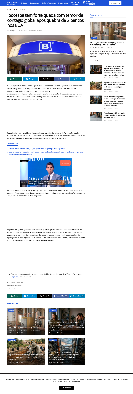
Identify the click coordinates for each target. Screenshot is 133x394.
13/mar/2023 (23, 30)
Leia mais (96, 60)
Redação (12, 30)
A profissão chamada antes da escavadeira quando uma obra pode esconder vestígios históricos (26, 357)
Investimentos (63, 3)
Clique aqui (15, 277)
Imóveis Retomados (49, 3)
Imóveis (11, 310)
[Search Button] (119, 3)
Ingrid (95, 47)
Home (9, 9)
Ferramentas (34, 3)
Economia (22, 9)
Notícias (24, 3)
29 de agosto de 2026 (16, 332)
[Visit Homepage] (12, 3)
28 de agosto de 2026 (16, 362)
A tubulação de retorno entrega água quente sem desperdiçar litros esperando (37, 149)
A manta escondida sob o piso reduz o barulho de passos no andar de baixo (114, 115)
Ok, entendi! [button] (66, 387)
